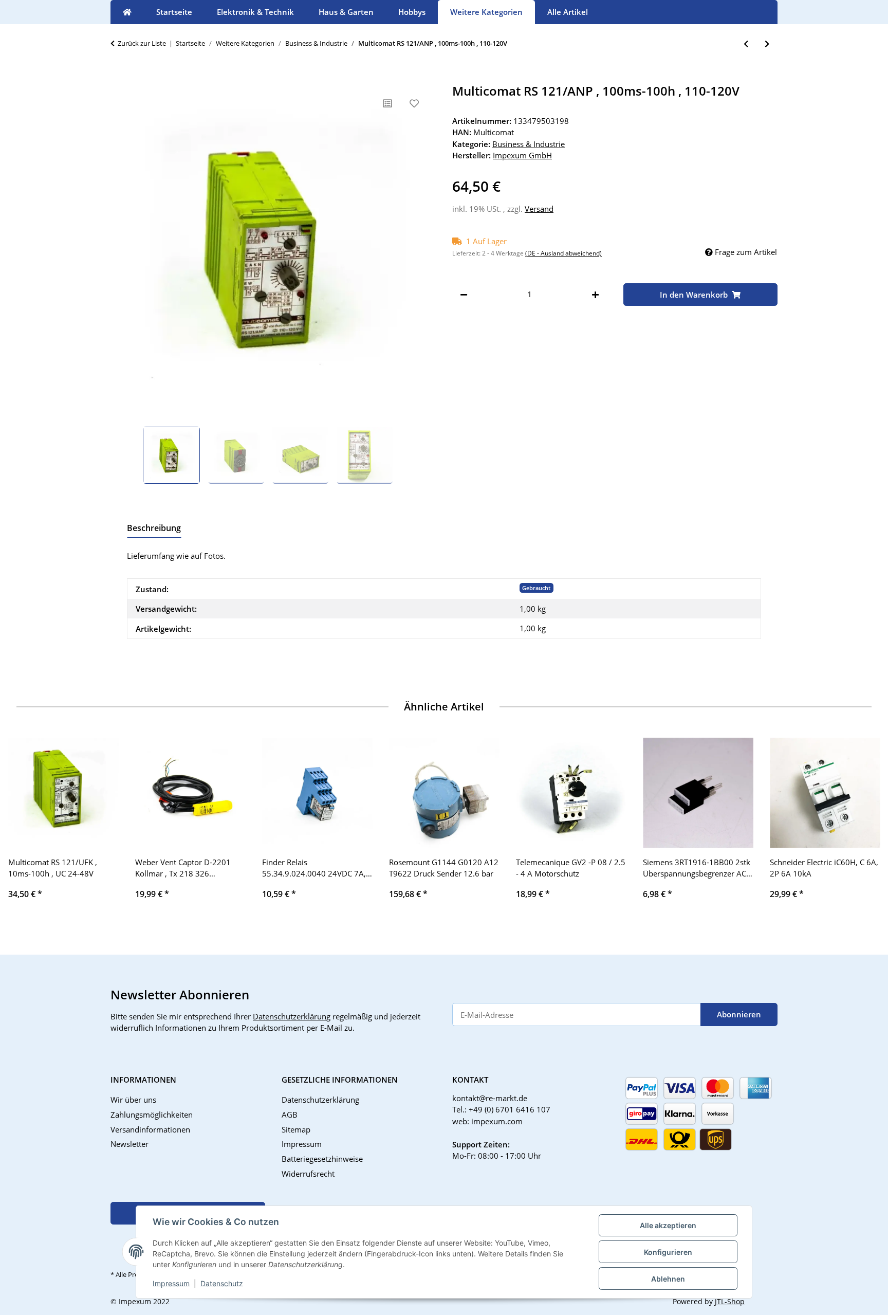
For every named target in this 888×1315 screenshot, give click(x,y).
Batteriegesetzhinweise (322, 1159)
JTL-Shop (730, 1301)
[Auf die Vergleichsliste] (387, 103)
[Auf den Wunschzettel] (414, 103)
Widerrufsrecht (308, 1173)
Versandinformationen (150, 1129)
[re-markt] (127, 12)
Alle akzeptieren (668, 1225)
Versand (539, 209)
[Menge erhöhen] (595, 294)
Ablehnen (668, 1278)
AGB (290, 1114)
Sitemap (296, 1129)
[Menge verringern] (463, 294)
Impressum (171, 1283)
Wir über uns (133, 1099)
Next (863, 826)
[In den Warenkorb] (118, 78)
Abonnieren (739, 1014)
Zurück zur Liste (142, 43)
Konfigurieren (668, 1252)
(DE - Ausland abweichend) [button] (563, 253)
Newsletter (129, 1144)
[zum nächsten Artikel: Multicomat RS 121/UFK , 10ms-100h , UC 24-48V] (767, 44)
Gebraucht (536, 588)
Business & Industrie (528, 144)
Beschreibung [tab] (154, 528)
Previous (25, 826)
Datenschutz (221, 1283)
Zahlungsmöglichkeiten (151, 1114)
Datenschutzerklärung (291, 1016)
